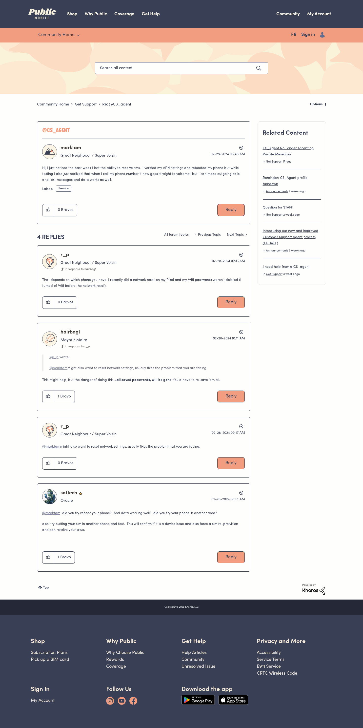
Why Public (96, 14)
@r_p (54, 357)
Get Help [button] (194, 641)
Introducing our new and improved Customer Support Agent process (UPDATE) (290, 237)
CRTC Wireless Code (277, 673)
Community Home (53, 104)
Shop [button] (38, 641)
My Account (319, 14)
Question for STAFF (278, 207)
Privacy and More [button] (281, 641)
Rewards (115, 659)
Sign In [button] (40, 689)
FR (293, 35)
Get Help (151, 14)
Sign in (308, 35)
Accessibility (269, 652)
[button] (48, 210)
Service (64, 188)
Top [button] (46, 588)
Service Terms (270, 659)
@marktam (58, 368)
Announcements (277, 191)
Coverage (124, 14)
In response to (80, 269)
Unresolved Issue (198, 666)
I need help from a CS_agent (286, 267)
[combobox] (181, 68)
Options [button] (316, 104)
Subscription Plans (49, 652)
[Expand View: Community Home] (78, 35)
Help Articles (194, 652)
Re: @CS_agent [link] (116, 104)
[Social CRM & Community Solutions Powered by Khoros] (313, 589)
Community (288, 14)
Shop (72, 14)
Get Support (86, 104)
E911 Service (269, 666)
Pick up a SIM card (50, 659)
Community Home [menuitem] (56, 35)
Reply (231, 210)
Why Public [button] (121, 641)
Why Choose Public (125, 652)
